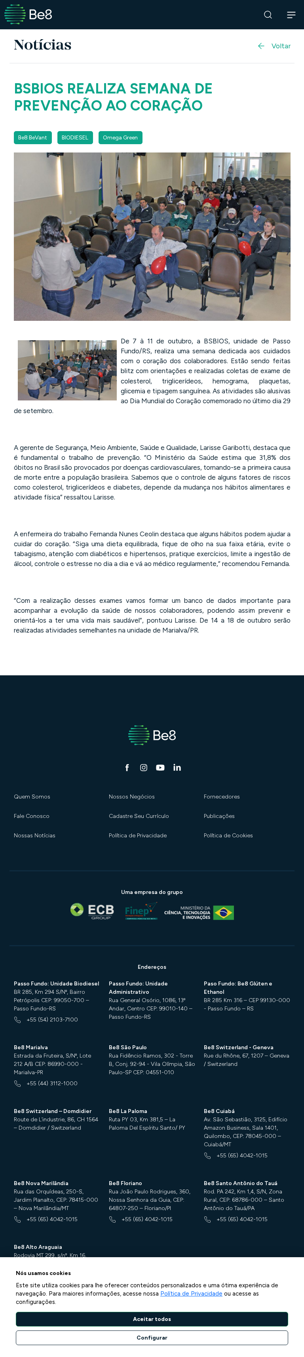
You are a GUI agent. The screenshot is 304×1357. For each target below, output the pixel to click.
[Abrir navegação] (291, 15)
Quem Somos (32, 796)
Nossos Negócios (132, 796)
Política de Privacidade (138, 835)
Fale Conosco (31, 816)
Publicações (219, 816)
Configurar (152, 1337)
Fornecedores (222, 796)
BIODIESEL (75, 137)
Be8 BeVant (32, 137)
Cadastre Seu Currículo (139, 816)
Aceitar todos (152, 1319)
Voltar (281, 46)
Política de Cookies (228, 835)
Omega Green (120, 137)
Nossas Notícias (34, 835)
